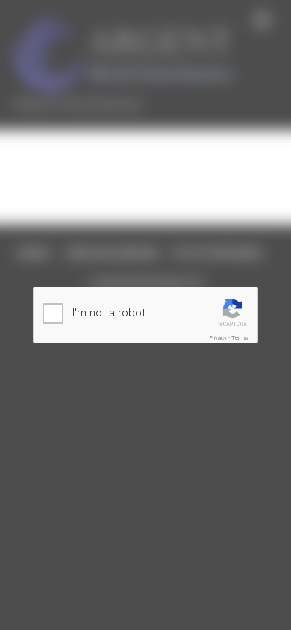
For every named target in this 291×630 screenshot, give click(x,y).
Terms (239, 337)
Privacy (218, 337)
